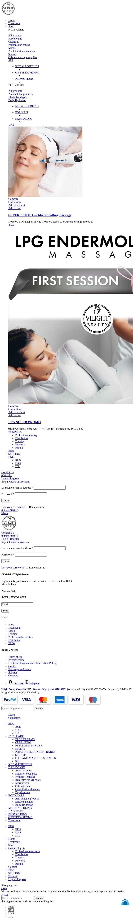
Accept (5, 894)
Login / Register (17, 879)
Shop (11, 624)
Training (19, 441)
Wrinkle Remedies (25, 776)
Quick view (14, 202)
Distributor (14, 640)
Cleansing (13, 41)
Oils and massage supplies (22, 57)
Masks (11, 47)
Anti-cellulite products (20, 94)
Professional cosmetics (20, 637)
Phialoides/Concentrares (21, 51)
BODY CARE (16, 85)
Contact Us (7, 472)
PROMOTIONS (24, 78)
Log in (6, 500)
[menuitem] (11, 456)
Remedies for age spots (28, 779)
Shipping (13, 672)
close (4, 888)
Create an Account (19, 481)
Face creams (15, 38)
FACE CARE (16, 29)
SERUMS (20, 754)
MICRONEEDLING (27, 106)
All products (15, 35)
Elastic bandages (24, 801)
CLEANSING (23, 742)
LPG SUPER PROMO (24, 422)
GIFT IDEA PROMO (27, 72)
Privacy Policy (16, 659)
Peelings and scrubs (19, 44)
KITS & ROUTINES (27, 66)
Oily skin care (22, 786)
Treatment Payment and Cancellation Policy (32, 663)
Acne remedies (23, 770)
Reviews (20, 444)
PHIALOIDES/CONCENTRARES (35, 751)
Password (7, 494)
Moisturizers (22, 782)
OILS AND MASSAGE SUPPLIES (35, 758)
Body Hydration (17, 100)
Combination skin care (27, 789)
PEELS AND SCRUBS (28, 745)
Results (19, 447)
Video (11, 630)
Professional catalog (26, 435)
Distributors (21, 438)
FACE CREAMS (25, 739)
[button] (70, 29)
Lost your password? (12, 507)
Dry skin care (22, 792)
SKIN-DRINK (23, 118)
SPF (10, 60)
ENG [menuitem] (11, 907)
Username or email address (17, 487)
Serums (12, 54)
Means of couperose (26, 773)
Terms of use (15, 656)
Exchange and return (19, 669)
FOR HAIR (21, 112)
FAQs (11, 643)
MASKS (20, 748)
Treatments (14, 627)
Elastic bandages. (17, 97)
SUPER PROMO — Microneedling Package (39, 215)
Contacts (13, 675)
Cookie (12, 666)
